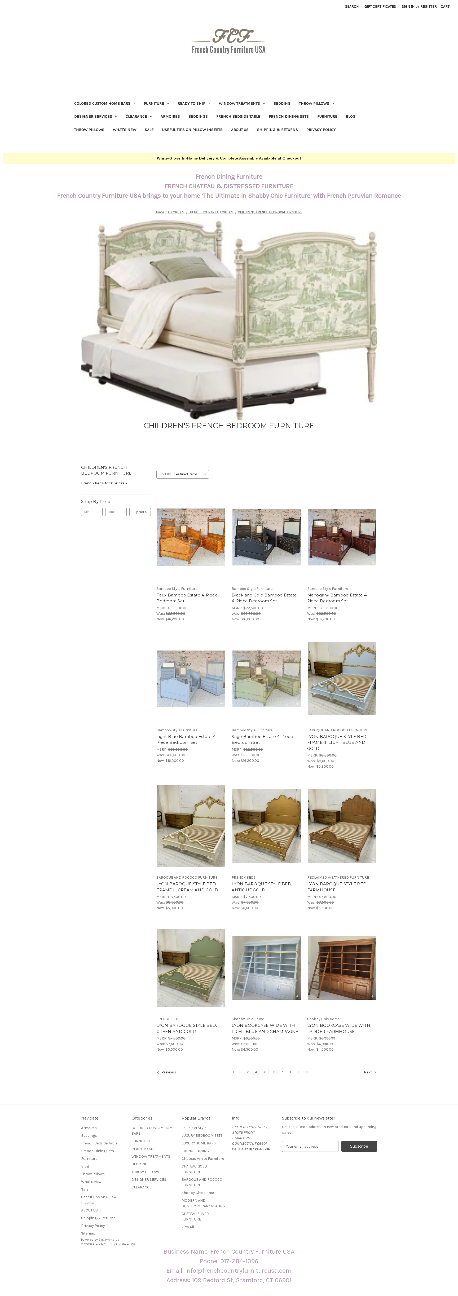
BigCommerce (109, 1239)
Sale (149, 129)
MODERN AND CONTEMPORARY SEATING (203, 1203)
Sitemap (88, 1233)
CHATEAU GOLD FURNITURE (194, 1169)
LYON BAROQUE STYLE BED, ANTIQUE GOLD (262, 886)
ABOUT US (240, 129)
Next (368, 1072)
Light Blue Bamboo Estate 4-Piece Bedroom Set (186, 739)
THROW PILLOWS (314, 103)
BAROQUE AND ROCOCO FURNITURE (202, 1182)
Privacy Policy (321, 129)
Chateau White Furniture (203, 1158)
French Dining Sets (289, 116)
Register (428, 6)
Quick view (186, 528)
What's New (124, 129)
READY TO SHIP (191, 103)
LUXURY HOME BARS (199, 1143)
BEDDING (282, 103)
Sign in (408, 6)
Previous (168, 1072)
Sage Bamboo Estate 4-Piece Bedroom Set (262, 739)
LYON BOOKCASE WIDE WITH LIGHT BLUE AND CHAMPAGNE (265, 1028)
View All (188, 1227)
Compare (189, 537)
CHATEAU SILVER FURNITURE (195, 1216)
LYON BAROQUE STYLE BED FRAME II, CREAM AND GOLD (187, 886)
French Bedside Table (238, 116)
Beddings (198, 116)
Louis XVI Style (194, 1128)
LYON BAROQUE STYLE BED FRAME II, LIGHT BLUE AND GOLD (337, 742)
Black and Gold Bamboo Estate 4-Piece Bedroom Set (264, 598)
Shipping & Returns (277, 129)
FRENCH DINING (195, 1151)
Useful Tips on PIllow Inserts (192, 129)
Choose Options (191, 547)
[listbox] (191, 474)
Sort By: (165, 474)
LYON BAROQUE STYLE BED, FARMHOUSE (337, 886)
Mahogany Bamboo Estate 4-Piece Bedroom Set (337, 598)
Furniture (327, 116)
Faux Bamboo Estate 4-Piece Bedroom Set (187, 598)
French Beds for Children (104, 483)
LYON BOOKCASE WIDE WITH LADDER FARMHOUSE (339, 1028)
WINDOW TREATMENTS (239, 103)
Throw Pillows (89, 129)
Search (352, 6)
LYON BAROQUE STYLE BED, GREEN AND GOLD (186, 1028)
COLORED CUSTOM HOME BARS (102, 103)
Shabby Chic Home (198, 1193)
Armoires (170, 116)
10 (306, 1072)
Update (140, 512)
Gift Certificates (380, 6)
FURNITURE (154, 103)
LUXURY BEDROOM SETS (202, 1135)
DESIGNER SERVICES (93, 116)
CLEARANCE (136, 116)
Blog (350, 116)
